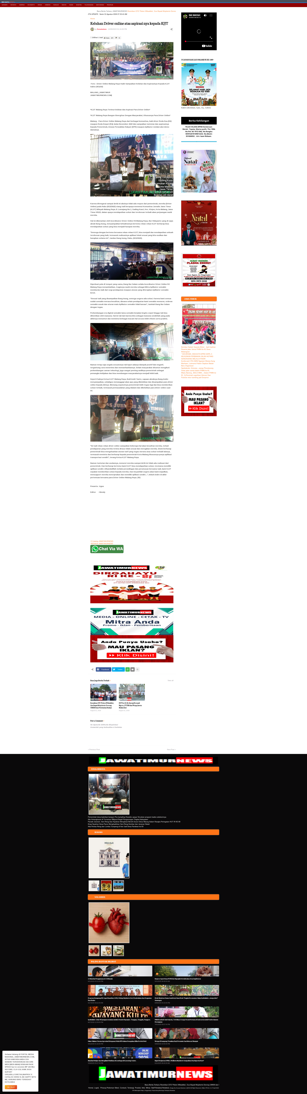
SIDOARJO (13, 5)
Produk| (138, 1088)
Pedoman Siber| (113, 1088)
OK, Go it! (11, 1087)
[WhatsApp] (127, 669)
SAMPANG (22, 5)
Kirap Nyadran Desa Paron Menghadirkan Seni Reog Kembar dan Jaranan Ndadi (119, 824)
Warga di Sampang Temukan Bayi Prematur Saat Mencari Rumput (176, 1041)
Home (92, 18)
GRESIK (40, 5)
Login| (96, 1088)
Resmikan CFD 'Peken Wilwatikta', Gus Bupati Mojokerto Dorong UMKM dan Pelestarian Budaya (136, 11)
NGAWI (71, 5)
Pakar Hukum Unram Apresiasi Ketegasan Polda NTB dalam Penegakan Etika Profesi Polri (117, 1041)
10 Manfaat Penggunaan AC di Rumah (100, 979)
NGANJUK (56, 5)
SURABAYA (4, 5)
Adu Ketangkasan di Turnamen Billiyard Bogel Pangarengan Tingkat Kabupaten (118, 819)
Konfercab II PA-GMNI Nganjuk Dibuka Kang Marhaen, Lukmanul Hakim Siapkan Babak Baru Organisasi (198, 363)
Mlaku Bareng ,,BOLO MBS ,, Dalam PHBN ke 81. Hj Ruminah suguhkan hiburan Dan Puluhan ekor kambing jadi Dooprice (198, 375)
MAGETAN (79, 5)
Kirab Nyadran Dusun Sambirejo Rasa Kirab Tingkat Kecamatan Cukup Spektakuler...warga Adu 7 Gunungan (186, 999)
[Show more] (137, 669)
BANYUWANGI (100, 5)
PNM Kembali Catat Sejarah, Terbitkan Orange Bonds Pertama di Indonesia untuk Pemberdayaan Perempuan (186, 1020)
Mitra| (148, 1088)
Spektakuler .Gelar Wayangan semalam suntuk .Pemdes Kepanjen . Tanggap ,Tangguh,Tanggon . (119, 1019)
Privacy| (103, 1088)
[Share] (171, 29)
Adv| (143, 1088)
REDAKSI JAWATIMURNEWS (102, 544)
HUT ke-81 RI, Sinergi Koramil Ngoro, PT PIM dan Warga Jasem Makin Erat (130, 705)
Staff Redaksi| (156, 1088)
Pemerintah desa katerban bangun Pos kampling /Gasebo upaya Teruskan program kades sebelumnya (127, 817)
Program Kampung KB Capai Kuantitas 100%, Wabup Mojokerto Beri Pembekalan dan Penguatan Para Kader (120, 999)
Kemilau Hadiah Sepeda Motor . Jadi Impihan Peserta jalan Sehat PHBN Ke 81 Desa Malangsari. (198, 349)
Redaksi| (165, 1088)
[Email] (132, 669)
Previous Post (94, 749)
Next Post (170, 749)
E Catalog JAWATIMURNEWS (102, 541)
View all (170, 680)
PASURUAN (110, 5)
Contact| (123, 1088)
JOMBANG (47, 5)
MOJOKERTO (31, 5)
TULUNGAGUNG (89, 5)
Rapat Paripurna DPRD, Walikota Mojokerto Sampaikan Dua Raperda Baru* (179, 1060)
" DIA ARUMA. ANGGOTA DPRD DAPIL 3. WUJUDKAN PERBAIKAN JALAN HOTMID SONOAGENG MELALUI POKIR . (197, 356)
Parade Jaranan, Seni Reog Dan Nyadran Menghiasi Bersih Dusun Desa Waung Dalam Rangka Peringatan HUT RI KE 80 (134, 822)
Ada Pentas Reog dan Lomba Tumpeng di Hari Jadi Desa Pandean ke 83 (115, 826)
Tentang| (130, 1088)
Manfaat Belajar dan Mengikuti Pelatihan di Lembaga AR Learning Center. (112, 1060)
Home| (90, 1088)
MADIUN (64, 5)
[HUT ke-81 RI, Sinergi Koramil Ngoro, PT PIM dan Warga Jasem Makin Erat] (132, 692)
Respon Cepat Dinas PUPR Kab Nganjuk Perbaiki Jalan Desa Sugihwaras (178, 979)
